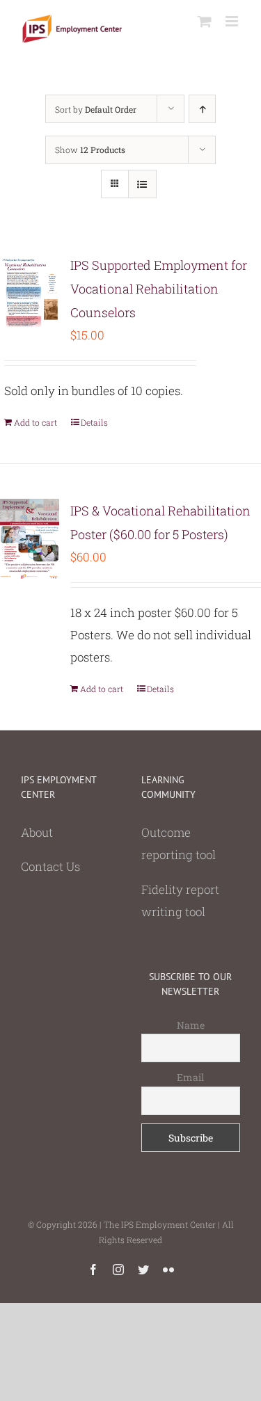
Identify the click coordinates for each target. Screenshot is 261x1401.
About (37, 832)
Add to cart (35, 422)
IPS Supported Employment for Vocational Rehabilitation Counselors (158, 289)
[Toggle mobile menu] (233, 21)
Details (94, 422)
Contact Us (50, 866)
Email (190, 1077)
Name (191, 1025)
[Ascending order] (202, 109)
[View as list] (142, 184)
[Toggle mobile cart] (205, 21)
